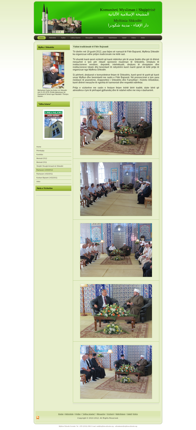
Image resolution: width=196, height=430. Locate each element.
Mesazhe (101, 414)
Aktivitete (69, 414)
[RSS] (37, 418)
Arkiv (135, 414)
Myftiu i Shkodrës (46, 47)
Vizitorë (110, 414)
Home (61, 414)
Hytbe (78, 414)
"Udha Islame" (44, 104)
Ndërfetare (120, 414)
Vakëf (129, 414)
